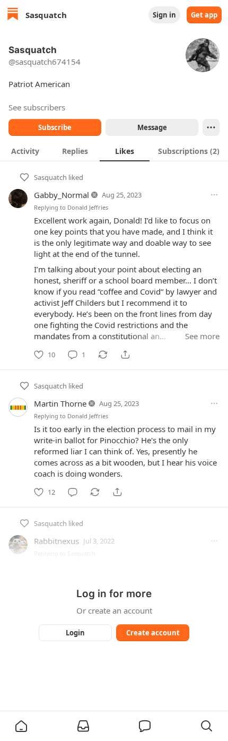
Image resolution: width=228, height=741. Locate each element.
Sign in (164, 15)
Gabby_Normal (61, 194)
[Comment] (73, 492)
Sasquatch (50, 177)
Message (152, 127)
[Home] (12, 15)
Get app (204, 15)
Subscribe (55, 127)
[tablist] (114, 150)
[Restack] (103, 354)
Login (75, 632)
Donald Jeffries (87, 207)
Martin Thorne (60, 403)
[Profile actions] (211, 127)
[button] (21, 726)
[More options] (214, 194)
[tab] (25, 150)
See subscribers (36, 107)
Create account (153, 632)
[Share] (125, 354)
